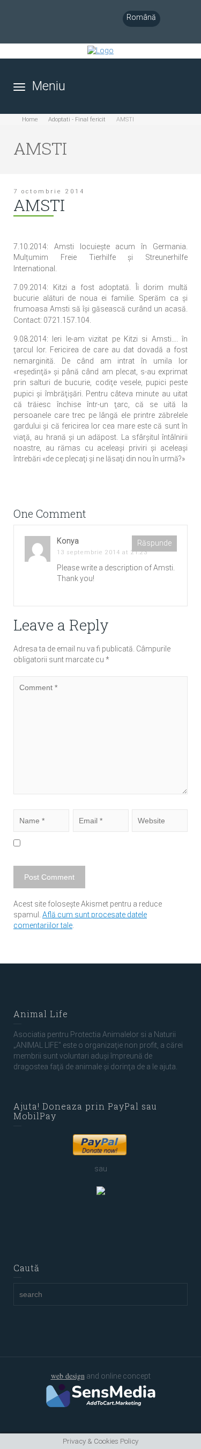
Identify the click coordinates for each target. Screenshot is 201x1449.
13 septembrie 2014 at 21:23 (102, 552)
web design (68, 1376)
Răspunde (154, 543)
